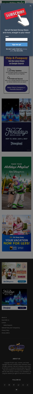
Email (7, 36)
